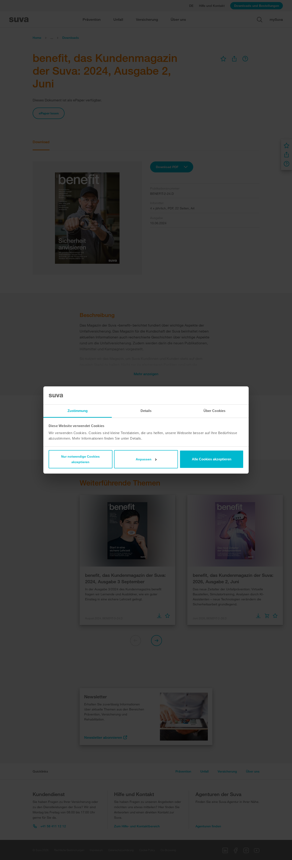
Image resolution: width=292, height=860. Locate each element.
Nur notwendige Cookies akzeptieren (80, 459)
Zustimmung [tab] (78, 411)
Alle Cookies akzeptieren (211, 459)
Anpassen (143, 459)
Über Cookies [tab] (214, 411)
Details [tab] (146, 411)
